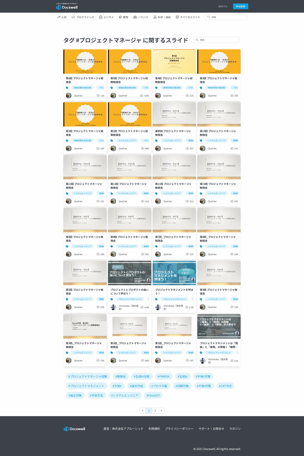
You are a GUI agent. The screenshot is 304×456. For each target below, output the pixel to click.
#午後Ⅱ (117, 386)
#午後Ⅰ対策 (204, 386)
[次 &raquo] (161, 411)
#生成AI (182, 376)
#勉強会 (120, 376)
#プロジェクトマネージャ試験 (87, 376)
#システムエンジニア (124, 395)
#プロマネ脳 (159, 386)
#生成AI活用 (141, 376)
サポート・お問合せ (211, 428)
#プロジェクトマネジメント (86, 386)
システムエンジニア (127, 140)
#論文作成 (136, 386)
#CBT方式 (225, 386)
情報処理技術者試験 (82, 87)
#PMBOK (163, 376)
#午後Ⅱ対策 (203, 376)
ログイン (222, 6)
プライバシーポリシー (179, 428)
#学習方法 (96, 395)
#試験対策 (182, 386)
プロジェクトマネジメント (130, 299)
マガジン (235, 428)
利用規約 (154, 428)
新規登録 (240, 6)
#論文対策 (75, 395)
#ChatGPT (153, 395)
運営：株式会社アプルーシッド (123, 428)
